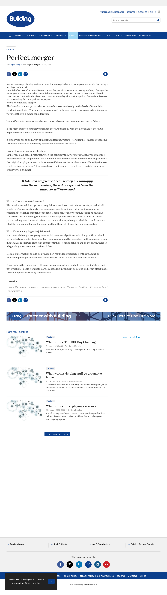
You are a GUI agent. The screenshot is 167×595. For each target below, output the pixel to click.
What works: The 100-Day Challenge (71, 342)
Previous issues (17, 544)
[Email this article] (25, 74)
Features (50, 337)
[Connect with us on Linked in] (79, 564)
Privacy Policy (87, 576)
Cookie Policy (70, 576)
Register (131, 12)
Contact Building (105, 576)
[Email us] (88, 564)
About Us (121, 576)
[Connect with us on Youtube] (106, 564)
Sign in (73, 68)
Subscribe (142, 12)
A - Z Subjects (60, 544)
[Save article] (105, 74)
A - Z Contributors (101, 544)
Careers (11, 49)
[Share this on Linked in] (20, 74)
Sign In (153, 12)
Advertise (132, 576)
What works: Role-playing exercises (71, 406)
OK (51, 581)
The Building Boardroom (112, 12)
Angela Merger (15, 64)
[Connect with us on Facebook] (60, 564)
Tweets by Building (130, 337)
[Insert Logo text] (21, 26)
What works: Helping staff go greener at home (74, 375)
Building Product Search (142, 544)
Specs (143, 576)
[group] (145, 35)
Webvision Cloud (90, 585)
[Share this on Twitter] (14, 74)
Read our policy (32, 583)
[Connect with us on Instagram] (97, 564)
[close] (107, 68)
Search (158, 20)
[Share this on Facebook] (9, 74)
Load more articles (57, 434)
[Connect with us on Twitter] (69, 564)
